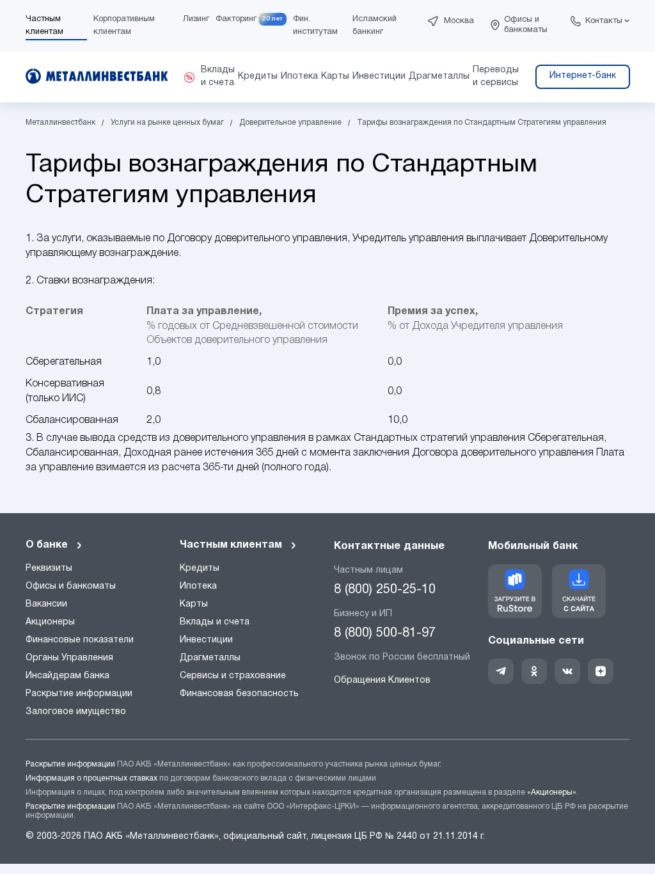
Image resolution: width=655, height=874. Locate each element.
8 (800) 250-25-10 (385, 590)
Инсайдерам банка (67, 676)
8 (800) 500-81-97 (385, 633)
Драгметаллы (210, 658)
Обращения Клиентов (382, 680)
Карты (194, 604)
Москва (459, 21)
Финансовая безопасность (239, 694)
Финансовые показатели (80, 640)
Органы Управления (69, 658)
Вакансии (46, 604)
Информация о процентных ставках (91, 778)
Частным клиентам (231, 545)
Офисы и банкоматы (526, 25)
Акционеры (50, 622)
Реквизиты (49, 568)
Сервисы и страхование (233, 676)
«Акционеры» (551, 792)
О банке (47, 545)
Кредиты (199, 568)
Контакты (603, 21)
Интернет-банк (582, 76)
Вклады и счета (214, 622)
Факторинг (236, 19)
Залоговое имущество (76, 712)
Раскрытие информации (79, 694)
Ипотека (198, 586)
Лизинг (196, 19)
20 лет (272, 19)
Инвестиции (206, 640)
